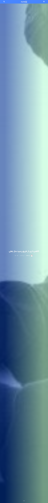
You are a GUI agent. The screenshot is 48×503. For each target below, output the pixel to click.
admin (27, 255)
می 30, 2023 (22, 255)
